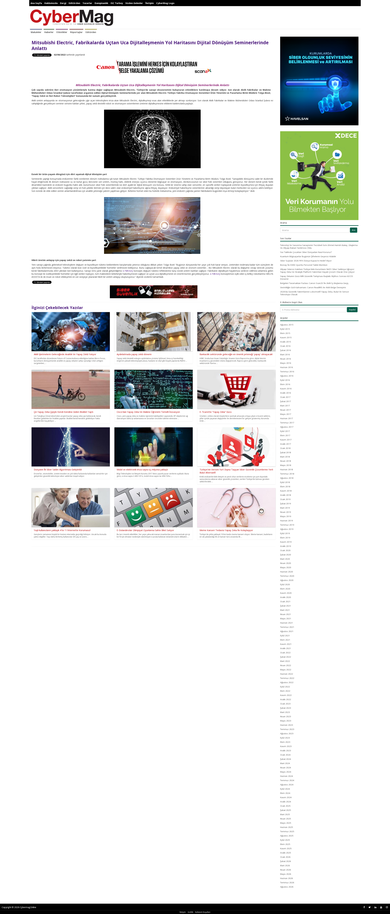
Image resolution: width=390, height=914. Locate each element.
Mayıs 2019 (285, 516)
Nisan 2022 (285, 665)
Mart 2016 (285, 354)
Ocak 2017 (285, 397)
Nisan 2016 (285, 358)
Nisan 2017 (285, 409)
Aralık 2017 (285, 444)
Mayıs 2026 (285, 874)
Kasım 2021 (286, 644)
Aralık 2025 (285, 852)
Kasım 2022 (286, 695)
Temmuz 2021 (287, 627)
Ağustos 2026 (286, 886)
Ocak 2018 (285, 448)
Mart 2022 (285, 661)
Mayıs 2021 (285, 618)
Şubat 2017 (285, 401)
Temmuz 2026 (287, 882)
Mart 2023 (285, 712)
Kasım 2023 (286, 746)
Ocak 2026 (285, 857)
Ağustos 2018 (286, 478)
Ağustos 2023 (286, 733)
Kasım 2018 (286, 490)
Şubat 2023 (285, 708)
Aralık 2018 (285, 495)
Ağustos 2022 (286, 682)
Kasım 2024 (286, 797)
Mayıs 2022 (285, 669)
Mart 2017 (285, 405)
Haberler (48, 32)
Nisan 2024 (285, 767)
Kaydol (352, 309)
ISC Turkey (117, 3)
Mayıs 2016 (285, 363)
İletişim (149, 3)
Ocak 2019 (285, 499)
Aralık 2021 (285, 648)
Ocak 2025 (285, 806)
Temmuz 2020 (287, 576)
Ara (353, 230)
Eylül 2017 (285, 431)
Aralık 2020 (285, 597)
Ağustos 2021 (286, 631)
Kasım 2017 (286, 439)
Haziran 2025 (286, 827)
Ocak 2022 (285, 652)
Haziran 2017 (286, 418)
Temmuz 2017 (287, 422)
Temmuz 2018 (287, 473)
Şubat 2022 (285, 656)
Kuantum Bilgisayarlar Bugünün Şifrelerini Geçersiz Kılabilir (308, 256)
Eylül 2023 (285, 737)
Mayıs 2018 (285, 465)
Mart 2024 (285, 763)
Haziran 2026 (286, 878)
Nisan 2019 (285, 512)
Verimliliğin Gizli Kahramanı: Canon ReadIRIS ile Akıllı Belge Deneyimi (313, 287)
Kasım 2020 (286, 593)
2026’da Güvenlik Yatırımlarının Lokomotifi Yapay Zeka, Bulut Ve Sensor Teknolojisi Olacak (314, 293)
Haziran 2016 (286, 367)
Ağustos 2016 (286, 375)
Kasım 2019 (286, 541)
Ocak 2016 (285, 346)
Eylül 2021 (285, 635)
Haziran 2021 (286, 622)
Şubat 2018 (285, 452)
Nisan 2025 (285, 818)
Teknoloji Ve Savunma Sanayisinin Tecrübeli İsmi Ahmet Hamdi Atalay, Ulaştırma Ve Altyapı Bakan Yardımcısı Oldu (319, 246)
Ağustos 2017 (286, 427)
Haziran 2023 (286, 725)
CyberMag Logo (165, 3)
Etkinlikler (62, 32)
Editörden (74, 3)
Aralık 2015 (285, 341)
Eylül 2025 (285, 840)
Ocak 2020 (285, 550)
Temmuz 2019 (287, 524)
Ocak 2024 (285, 754)
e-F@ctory (128, 270)
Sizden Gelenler (134, 3)
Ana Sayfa (36, 3)
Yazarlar (87, 3)
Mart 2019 (285, 507)
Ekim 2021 (285, 639)
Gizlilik (190, 912)
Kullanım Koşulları (202, 912)
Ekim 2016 (285, 384)
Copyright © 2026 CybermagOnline (19, 907)
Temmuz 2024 (287, 780)
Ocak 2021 (285, 601)
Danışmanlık (101, 3)
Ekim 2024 (285, 793)
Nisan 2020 (285, 563)
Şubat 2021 (285, 605)
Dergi (63, 3)
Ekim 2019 (285, 537)
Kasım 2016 (286, 388)
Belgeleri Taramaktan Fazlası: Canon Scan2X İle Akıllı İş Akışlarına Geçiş (314, 283)
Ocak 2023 (285, 703)
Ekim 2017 (285, 435)
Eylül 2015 (285, 329)
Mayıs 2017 (285, 414)
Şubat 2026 (285, 861)
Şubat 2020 (285, 554)
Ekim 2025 (285, 844)
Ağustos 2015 (286, 324)
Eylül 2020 (285, 584)
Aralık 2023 (285, 750)
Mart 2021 (285, 610)
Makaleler (36, 32)
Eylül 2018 (285, 482)
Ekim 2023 (285, 742)
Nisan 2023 (285, 716)
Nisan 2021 (285, 614)
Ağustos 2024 (286, 784)
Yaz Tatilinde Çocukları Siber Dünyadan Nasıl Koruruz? (306, 252)
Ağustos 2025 (286, 835)
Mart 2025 (285, 814)
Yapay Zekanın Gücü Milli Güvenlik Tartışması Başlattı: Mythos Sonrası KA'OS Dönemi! (316, 277)
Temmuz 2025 (287, 831)
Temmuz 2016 (287, 371)
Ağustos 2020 (286, 580)
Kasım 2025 (286, 848)
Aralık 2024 (285, 801)
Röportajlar (76, 32)
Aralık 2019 (285, 546)
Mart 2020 (285, 559)
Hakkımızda (51, 3)
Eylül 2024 (285, 788)
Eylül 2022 (285, 686)
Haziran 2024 (286, 776)
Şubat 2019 (285, 503)
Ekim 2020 (285, 588)
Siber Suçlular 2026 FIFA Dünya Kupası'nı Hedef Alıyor (306, 260)
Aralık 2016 (285, 392)
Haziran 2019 (286, 520)
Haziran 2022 (286, 673)
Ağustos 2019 (286, 529)
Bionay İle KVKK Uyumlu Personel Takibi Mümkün (303, 265)
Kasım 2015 (286, 337)
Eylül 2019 (285, 533)
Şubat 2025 (285, 810)
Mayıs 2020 (285, 567)
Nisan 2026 (285, 869)
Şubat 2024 (285, 759)
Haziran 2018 (286, 469)
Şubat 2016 (285, 350)
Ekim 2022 (285, 691)
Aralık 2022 (285, 699)
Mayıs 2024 (285, 771)
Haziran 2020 (286, 571)
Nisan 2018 (285, 461)
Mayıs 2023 (285, 720)
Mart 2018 (285, 456)
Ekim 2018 (285, 486)
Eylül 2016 (285, 380)
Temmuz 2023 (287, 729)
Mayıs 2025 (285, 823)
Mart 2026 (285, 865)
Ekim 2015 (285, 333)
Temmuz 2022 (287, 678)
